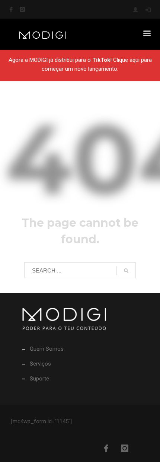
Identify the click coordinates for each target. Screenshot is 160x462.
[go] (126, 270)
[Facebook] (11, 9)
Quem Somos (47, 348)
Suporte (39, 378)
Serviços (40, 363)
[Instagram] (22, 9)
